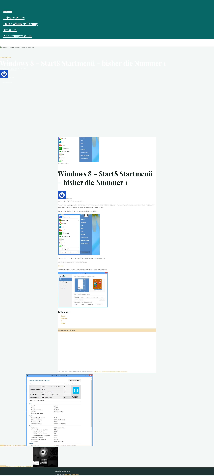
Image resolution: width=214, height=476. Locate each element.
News (2, 57)
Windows (7, 57)
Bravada (67, 474)
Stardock (60, 266)
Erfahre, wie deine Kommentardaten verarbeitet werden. (111, 372)
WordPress (75, 474)
